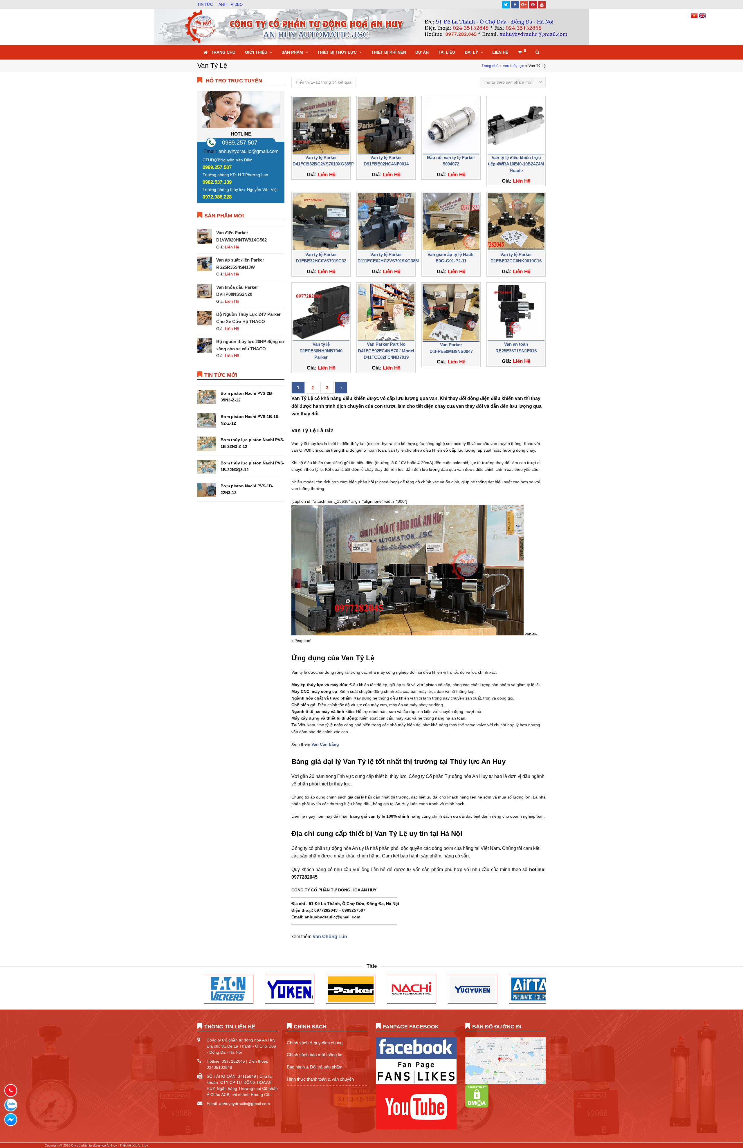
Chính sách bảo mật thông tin (314, 1054)
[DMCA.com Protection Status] (476, 1106)
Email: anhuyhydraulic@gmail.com (238, 1103)
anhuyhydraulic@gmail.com (249, 151)
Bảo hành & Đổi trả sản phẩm (314, 1066)
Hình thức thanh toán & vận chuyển (320, 1079)
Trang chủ (489, 66)
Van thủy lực (513, 66)
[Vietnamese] (695, 17)
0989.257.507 (239, 142)
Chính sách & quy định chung (314, 1042)
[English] (702, 17)
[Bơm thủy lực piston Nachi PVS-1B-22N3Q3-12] (206, 467)
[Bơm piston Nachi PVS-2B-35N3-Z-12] (206, 397)
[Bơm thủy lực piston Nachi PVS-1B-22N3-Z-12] (206, 444)
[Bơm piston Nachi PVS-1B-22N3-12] (206, 490)
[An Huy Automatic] (371, 27)
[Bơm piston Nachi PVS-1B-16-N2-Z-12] (206, 420)
